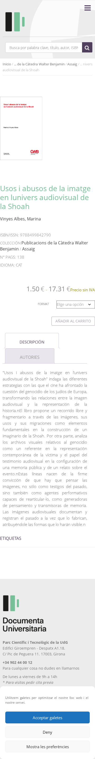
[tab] (32, 340)
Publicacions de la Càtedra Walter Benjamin (44, 246)
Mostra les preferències (47, 746)
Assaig (72, 64)
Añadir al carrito (73, 320)
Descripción (32, 342)
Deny (47, 732)
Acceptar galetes (47, 717)
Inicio (7, 64)
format (43, 304)
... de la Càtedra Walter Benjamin (39, 64)
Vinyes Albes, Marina (20, 219)
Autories (30, 357)
